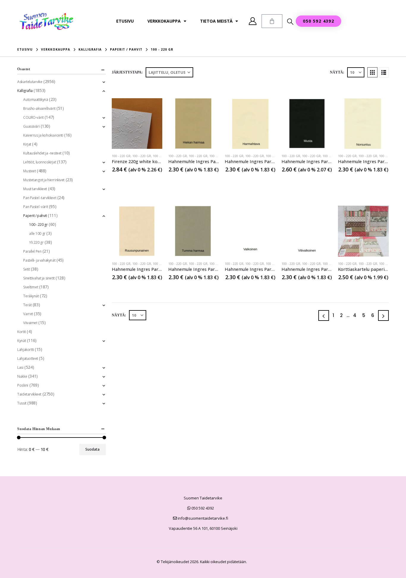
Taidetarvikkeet (29, 394)
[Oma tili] (252, 21)
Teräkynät (31, 296)
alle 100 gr (37, 233)
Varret (28, 313)
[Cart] (272, 21)
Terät (27, 304)
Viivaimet (30, 322)
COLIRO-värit (33, 117)
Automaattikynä (35, 99)
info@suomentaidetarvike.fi (202, 518)
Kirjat (27, 144)
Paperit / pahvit (35, 215)
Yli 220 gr (36, 242)
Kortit (21, 331)
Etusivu (125, 21)
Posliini (22, 385)
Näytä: (337, 72)
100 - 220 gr (121, 156)
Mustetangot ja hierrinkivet (43, 179)
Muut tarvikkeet (35, 188)
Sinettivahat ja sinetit (38, 278)
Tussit (21, 403)
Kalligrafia (24, 90)
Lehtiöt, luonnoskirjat (39, 162)
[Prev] (323, 315)
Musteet (29, 171)
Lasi (20, 367)
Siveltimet (30, 287)
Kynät (21, 340)
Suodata (92, 449)
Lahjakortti (25, 349)
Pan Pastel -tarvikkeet (39, 197)
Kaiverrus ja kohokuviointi (43, 135)
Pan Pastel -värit (35, 206)
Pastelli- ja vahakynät (39, 260)
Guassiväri (31, 126)
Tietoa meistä (216, 21)
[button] (290, 21)
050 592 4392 (202, 508)
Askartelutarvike (29, 81)
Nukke (22, 376)
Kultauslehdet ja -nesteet (42, 153)
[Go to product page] (137, 123)
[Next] (383, 315)
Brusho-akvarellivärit (39, 108)
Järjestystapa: (127, 72)
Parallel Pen (32, 251)
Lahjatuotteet (27, 358)
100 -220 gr (162, 156)
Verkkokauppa (164, 21)
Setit (26, 269)
